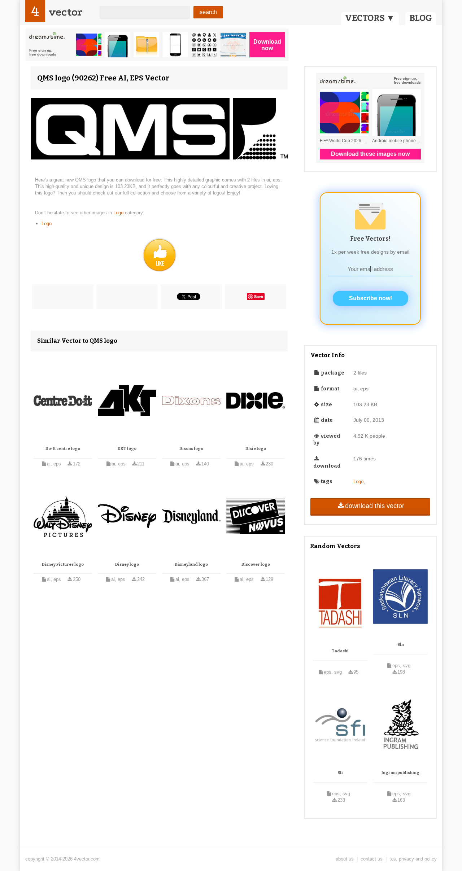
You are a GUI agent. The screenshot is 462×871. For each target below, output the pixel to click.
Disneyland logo (191, 564)
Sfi (340, 772)
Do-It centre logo (62, 448)
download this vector (374, 505)
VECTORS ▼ (370, 18)
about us (345, 859)
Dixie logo (255, 448)
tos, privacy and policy (413, 859)
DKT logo (127, 448)
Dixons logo (191, 448)
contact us (372, 859)
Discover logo (255, 564)
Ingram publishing (400, 772)
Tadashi (340, 651)
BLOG (420, 18)
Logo (119, 212)
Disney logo (127, 564)
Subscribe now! (370, 298)
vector (65, 12)
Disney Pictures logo (63, 564)
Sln (400, 644)
